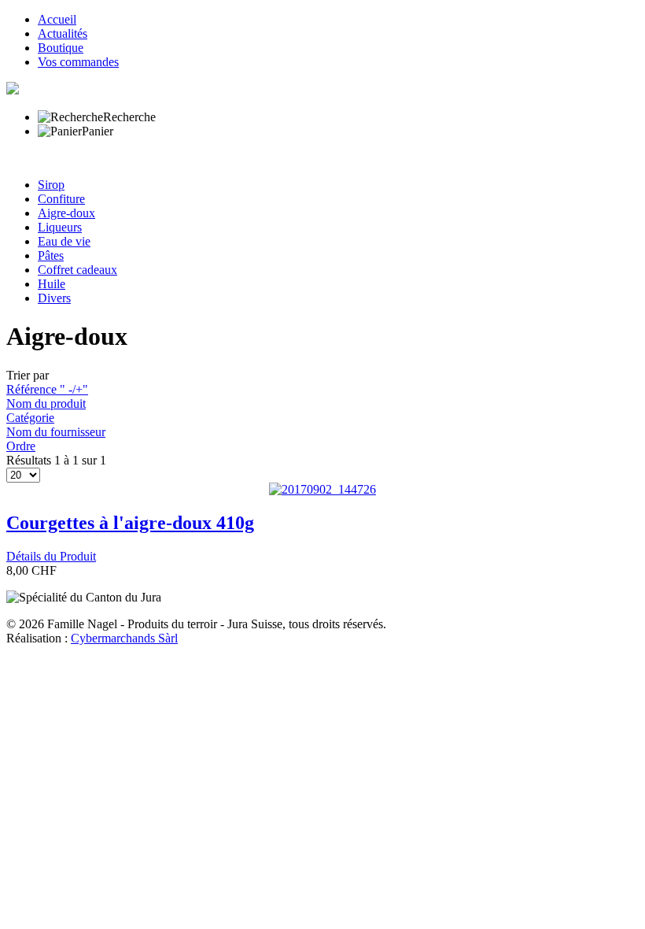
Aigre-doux (66, 213)
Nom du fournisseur (55, 432)
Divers (54, 298)
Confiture (61, 198)
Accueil (57, 19)
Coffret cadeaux (77, 269)
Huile (51, 284)
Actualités (62, 33)
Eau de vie (64, 241)
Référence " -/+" (47, 389)
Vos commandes (78, 61)
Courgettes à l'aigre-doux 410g (130, 523)
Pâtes (51, 255)
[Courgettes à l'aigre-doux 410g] (322, 489)
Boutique (60, 47)
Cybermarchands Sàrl (124, 638)
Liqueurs (60, 227)
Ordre (20, 446)
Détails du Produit (51, 556)
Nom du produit (46, 403)
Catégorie (30, 417)
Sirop (51, 184)
